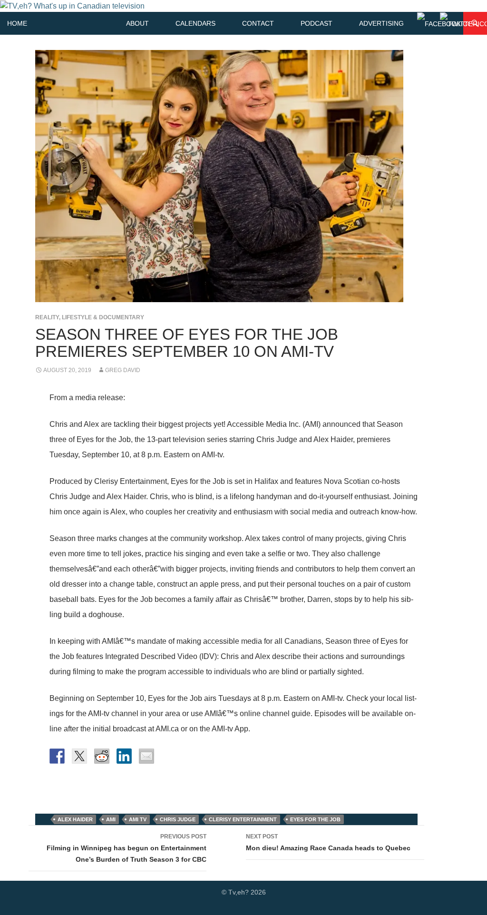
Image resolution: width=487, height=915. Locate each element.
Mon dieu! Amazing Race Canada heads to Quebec (328, 842)
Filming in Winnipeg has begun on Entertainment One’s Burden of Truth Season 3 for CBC (126, 848)
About (137, 23)
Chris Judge (177, 819)
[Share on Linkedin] (124, 756)
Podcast (316, 23)
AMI (111, 819)
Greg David (122, 370)
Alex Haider (75, 819)
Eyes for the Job (315, 819)
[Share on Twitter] (79, 756)
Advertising (381, 23)
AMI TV (137, 819)
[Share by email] (146, 756)
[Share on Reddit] (101, 756)
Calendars (195, 23)
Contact (258, 23)
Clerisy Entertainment (243, 819)
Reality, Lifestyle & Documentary (89, 317)
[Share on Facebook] (57, 756)
